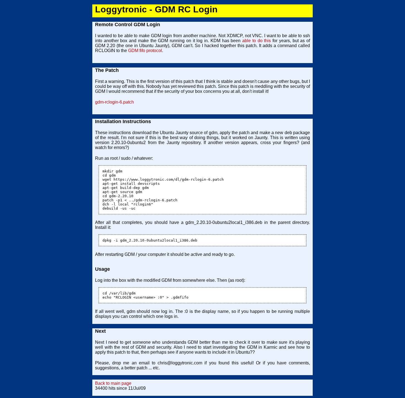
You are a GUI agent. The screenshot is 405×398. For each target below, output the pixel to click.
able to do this (256, 40)
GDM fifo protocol (145, 50)
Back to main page (113, 383)
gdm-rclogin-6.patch (114, 102)
